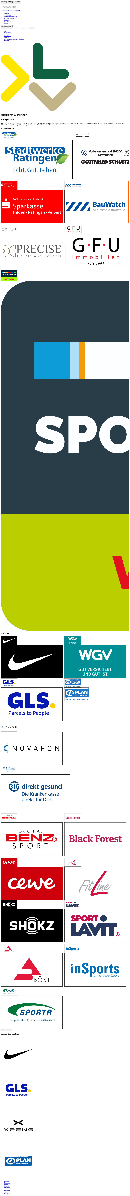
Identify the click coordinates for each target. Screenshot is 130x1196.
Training (6, 20)
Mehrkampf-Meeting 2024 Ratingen (14, 39)
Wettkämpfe (7, 15)
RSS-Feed (7, 1187)
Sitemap (6, 1186)
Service (6, 23)
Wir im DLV (7, 21)
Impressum (7, 1183)
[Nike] (18, 1071)
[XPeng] (18, 1142)
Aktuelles (7, 13)
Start (5, 31)
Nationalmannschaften (10, 16)
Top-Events (7, 36)
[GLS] (18, 1107)
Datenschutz (7, 1184)
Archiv (6, 37)
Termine (6, 34)
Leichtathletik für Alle (10, 18)
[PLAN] (18, 1178)
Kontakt (6, 1181)
